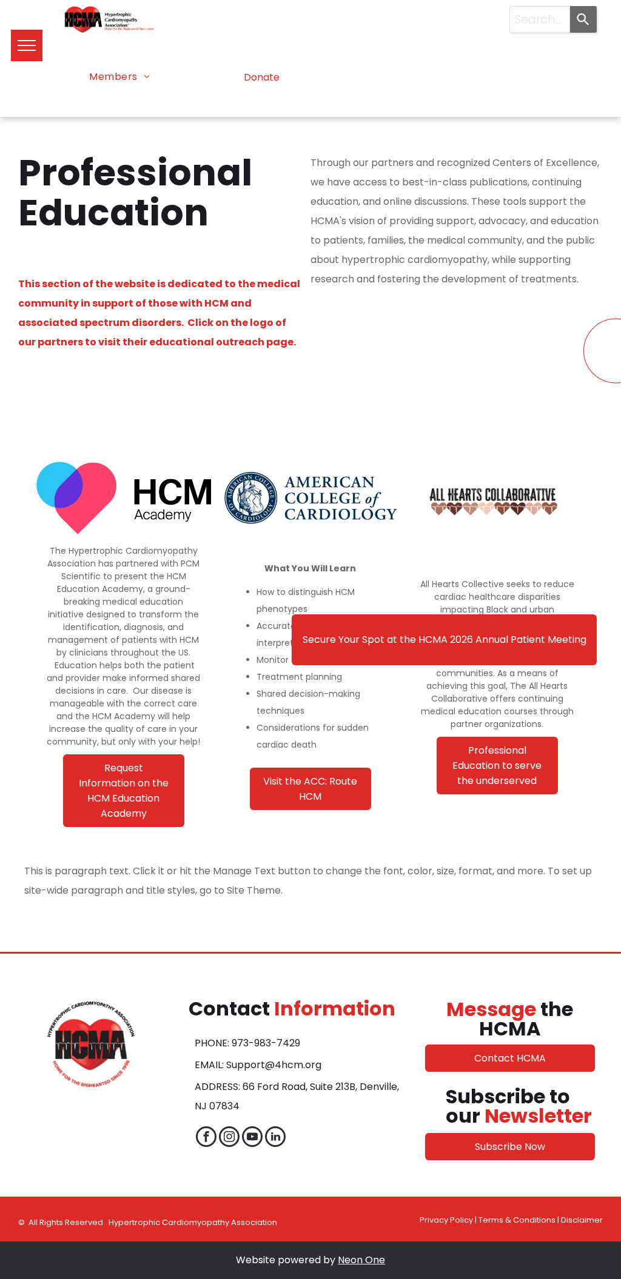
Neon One (361, 1260)
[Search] (583, 19)
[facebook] (206, 1138)
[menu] (26, 45)
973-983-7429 (266, 1043)
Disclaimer (582, 1220)
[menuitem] (119, 77)
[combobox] (540, 19)
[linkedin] (275, 1138)
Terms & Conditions (517, 1220)
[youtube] (252, 1138)
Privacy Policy (446, 1220)
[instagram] (229, 1138)
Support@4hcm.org (273, 1065)
